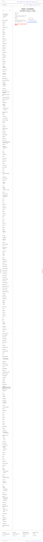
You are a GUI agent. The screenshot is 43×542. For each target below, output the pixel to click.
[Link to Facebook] (40, 1)
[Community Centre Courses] (0, 271)
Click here (14, 535)
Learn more (3, 535)
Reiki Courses (4, 4)
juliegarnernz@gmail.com (33, 20)
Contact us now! (35, 535)
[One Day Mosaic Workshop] (42, 271)
